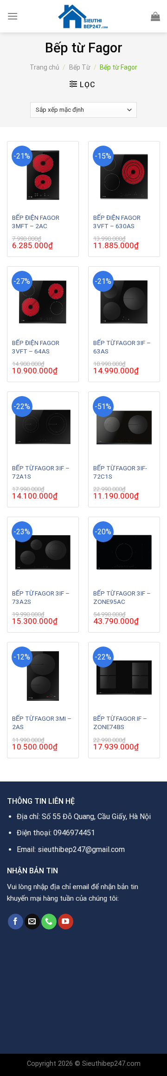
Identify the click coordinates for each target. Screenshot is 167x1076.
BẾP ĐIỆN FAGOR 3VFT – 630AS (117, 222)
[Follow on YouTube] (65, 921)
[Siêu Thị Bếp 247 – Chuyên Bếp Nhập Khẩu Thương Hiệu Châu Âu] (83, 16)
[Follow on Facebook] (15, 921)
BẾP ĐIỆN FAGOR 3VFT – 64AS (35, 347)
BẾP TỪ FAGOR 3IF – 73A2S (41, 597)
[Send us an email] (32, 921)
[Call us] (49, 921)
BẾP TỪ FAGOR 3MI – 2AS (41, 722)
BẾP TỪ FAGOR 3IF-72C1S (120, 472)
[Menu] (12, 16)
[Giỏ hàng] (155, 16)
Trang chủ (44, 67)
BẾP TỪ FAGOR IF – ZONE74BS (120, 722)
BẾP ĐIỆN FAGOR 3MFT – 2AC (35, 222)
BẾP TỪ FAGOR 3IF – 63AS (122, 347)
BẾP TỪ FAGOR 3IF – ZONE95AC (122, 597)
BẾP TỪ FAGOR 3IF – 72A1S (41, 472)
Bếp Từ (79, 67)
